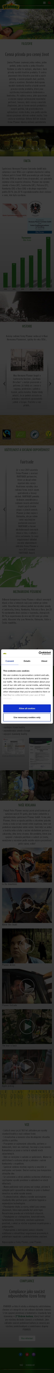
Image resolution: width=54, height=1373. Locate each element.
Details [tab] (27, 661)
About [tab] (44, 661)
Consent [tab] (10, 661)
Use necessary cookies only (27, 717)
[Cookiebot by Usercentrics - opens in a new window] (39, 653)
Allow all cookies (27, 708)
